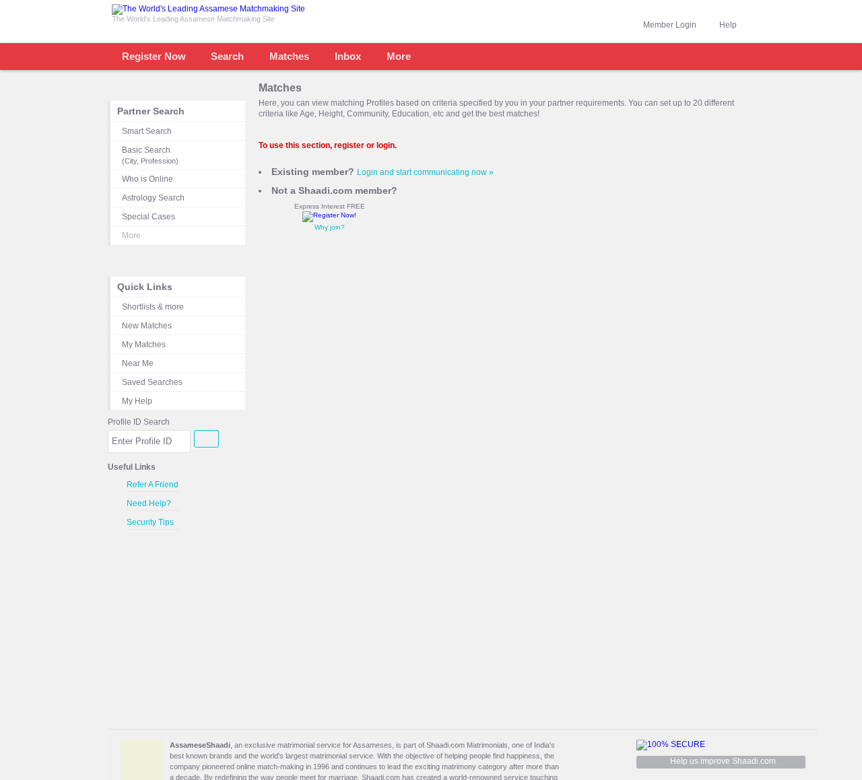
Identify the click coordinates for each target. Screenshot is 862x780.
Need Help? (149, 503)
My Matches (144, 344)
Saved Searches (152, 382)
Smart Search (147, 131)
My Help (137, 401)
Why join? (329, 227)
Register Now (154, 56)
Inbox (348, 56)
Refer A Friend (152, 484)
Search (227, 56)
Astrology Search (153, 198)
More (399, 56)
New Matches (147, 325)
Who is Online (147, 179)
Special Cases (148, 216)
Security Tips (150, 522)
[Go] (206, 439)
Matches (289, 56)
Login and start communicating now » (425, 172)
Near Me (138, 363)
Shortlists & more (153, 307)
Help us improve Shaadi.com (723, 761)
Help (728, 25)
